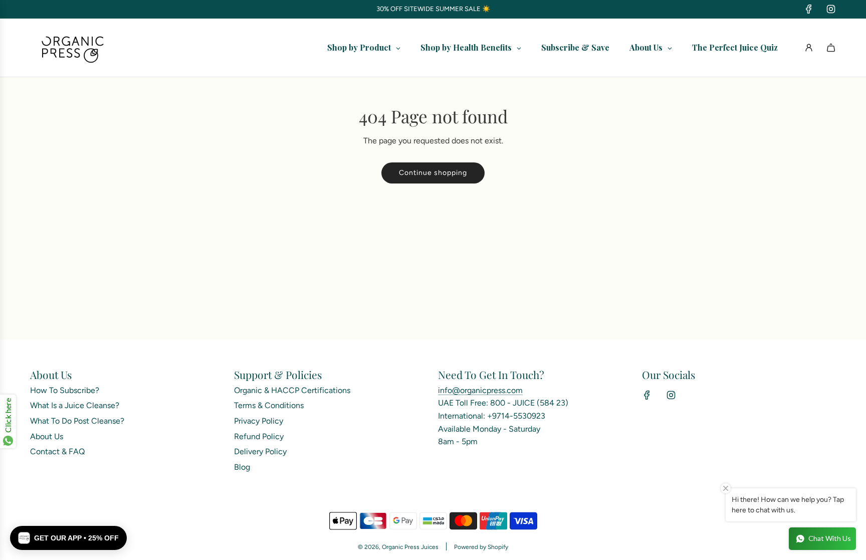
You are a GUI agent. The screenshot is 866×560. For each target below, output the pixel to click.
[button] (68, 538)
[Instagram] (831, 9)
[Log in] (809, 48)
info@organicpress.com (480, 390)
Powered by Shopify (481, 546)
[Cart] (831, 48)
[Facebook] (809, 9)
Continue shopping (433, 172)
